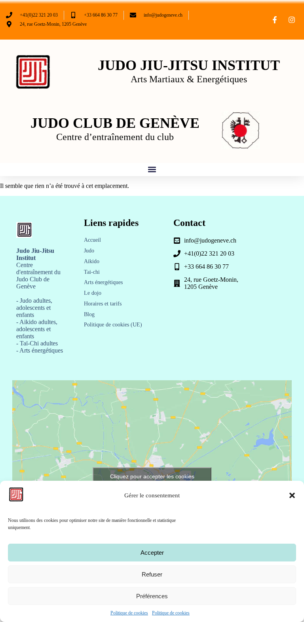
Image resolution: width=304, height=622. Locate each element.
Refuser (152, 574)
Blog (89, 314)
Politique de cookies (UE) (113, 325)
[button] (292, 495)
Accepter (152, 552)
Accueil (92, 240)
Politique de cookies (129, 613)
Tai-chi (92, 272)
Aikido (91, 261)
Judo (89, 251)
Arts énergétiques (103, 282)
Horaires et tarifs (103, 304)
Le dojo (92, 293)
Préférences (152, 596)
